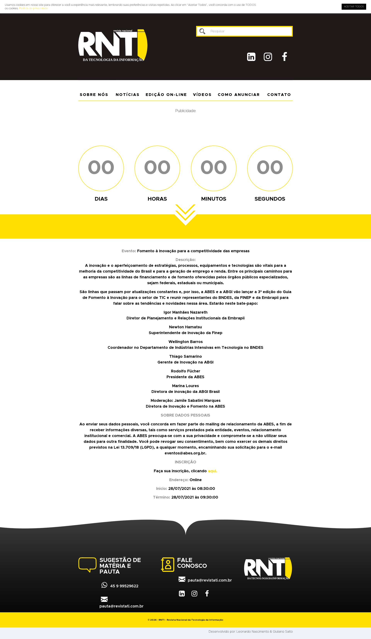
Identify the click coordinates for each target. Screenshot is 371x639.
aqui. (212, 471)
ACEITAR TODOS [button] (354, 6)
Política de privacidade (33, 8)
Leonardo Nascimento (253, 631)
